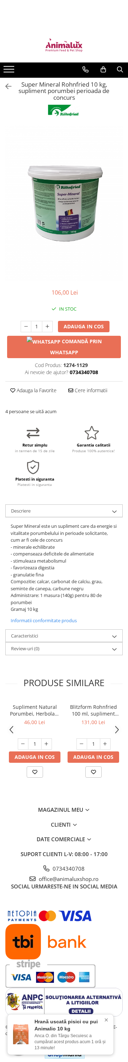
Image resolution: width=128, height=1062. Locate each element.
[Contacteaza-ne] (86, 69)
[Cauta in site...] (120, 69)
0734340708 (68, 868)
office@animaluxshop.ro (67, 878)
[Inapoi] (5, 86)
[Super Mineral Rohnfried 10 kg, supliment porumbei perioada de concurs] (64, 203)
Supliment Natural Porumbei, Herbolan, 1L (34, 710)
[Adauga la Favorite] (35, 772)
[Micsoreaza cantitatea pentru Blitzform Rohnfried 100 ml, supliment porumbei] (81, 744)
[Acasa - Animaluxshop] (64, 44)
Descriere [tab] (21, 511)
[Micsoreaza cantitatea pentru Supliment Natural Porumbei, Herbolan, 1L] (23, 744)
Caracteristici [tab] (24, 636)
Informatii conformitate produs (44, 620)
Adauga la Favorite (36, 390)
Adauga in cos (84, 326)
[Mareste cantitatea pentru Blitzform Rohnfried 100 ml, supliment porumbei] (105, 744)
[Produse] (10, 71)
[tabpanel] (64, 203)
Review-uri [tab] (25, 648)
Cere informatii (90, 390)
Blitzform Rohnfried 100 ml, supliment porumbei (93, 710)
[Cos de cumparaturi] (103, 69)
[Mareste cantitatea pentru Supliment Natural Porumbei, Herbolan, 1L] (46, 744)
